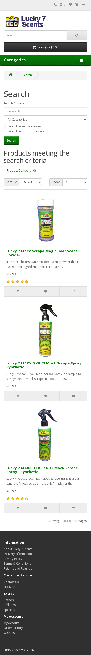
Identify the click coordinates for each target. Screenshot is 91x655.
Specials (9, 610)
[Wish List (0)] (70, 5)
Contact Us (11, 582)
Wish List (10, 633)
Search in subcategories (24, 126)
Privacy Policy (13, 559)
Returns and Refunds (18, 568)
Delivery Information (18, 554)
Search (27, 75)
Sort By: (11, 182)
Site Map (9, 587)
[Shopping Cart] (76, 5)
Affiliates (10, 605)
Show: (56, 182)
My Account (11, 623)
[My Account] (63, 5)
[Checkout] (83, 5)
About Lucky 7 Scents (18, 549)
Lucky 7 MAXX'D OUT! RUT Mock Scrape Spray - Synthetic (42, 469)
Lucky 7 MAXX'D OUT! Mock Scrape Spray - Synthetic (45, 365)
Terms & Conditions (17, 563)
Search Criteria (14, 103)
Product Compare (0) (21, 170)
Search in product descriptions (29, 131)
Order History (13, 628)
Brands (9, 600)
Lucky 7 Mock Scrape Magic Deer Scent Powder (41, 253)
